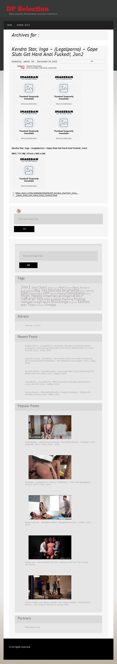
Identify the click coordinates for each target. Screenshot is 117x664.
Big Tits (41, 290)
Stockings (59, 302)
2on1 (26, 287)
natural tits (52, 68)
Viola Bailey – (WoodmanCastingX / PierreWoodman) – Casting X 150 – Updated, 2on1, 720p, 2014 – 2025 (60, 443)
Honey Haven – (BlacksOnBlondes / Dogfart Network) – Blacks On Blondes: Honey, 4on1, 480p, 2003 (57, 393)
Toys (31, 305)
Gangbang (75, 293)
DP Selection (27, 9)
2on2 (29, 68)
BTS (82, 291)
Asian (24, 291)
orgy (47, 299)
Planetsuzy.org (32, 627)
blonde (54, 290)
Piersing (67, 299)
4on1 (62, 287)
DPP (46, 293)
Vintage (50, 305)
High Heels (31, 296)
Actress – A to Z (23, 25)
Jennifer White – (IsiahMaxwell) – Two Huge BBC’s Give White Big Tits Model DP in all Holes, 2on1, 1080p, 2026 (59, 372)
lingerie (68, 296)
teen (24, 305)
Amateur (85, 287)
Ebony (53, 293)
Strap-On (73, 302)
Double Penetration (34, 66)
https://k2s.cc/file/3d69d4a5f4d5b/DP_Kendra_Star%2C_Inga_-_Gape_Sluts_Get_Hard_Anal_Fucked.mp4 (46, 194)
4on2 (69, 288)
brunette (34, 68)
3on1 (43, 287)
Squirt (46, 302)
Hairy (88, 294)
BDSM (30, 291)
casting (89, 290)
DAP (24, 293)
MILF (79, 296)
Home (9, 25)
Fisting (61, 293)
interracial (43, 68)
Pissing (79, 299)
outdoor (56, 299)
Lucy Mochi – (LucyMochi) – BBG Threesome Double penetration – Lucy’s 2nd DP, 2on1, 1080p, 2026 (58, 383)
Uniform (40, 305)
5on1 (75, 287)
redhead (27, 302)
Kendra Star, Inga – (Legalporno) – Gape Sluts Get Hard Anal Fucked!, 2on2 (55, 52)
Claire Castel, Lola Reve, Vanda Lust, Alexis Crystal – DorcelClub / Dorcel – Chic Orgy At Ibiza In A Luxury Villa (58, 603)
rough (37, 302)
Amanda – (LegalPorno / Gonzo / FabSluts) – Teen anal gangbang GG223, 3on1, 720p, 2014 (57, 483)
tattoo (84, 301)
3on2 (51, 287)
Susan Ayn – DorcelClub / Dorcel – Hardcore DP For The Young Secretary (56, 563)
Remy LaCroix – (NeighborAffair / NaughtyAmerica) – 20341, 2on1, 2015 (58, 523)
